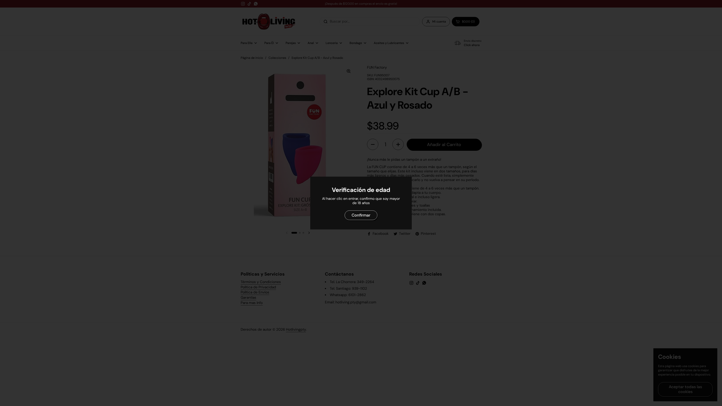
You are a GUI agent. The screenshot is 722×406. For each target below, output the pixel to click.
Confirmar (361, 215)
